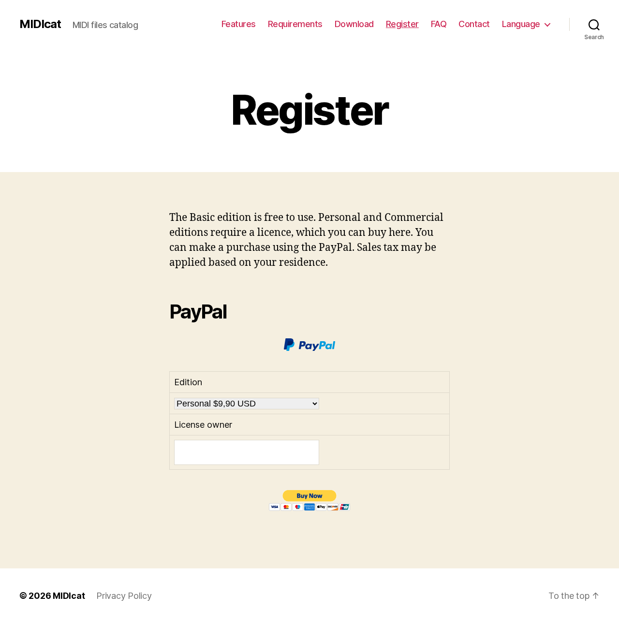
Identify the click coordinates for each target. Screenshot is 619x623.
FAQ (439, 24)
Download (354, 24)
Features (238, 24)
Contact (474, 24)
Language (521, 24)
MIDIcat (40, 24)
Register (402, 24)
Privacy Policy (123, 596)
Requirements (295, 24)
